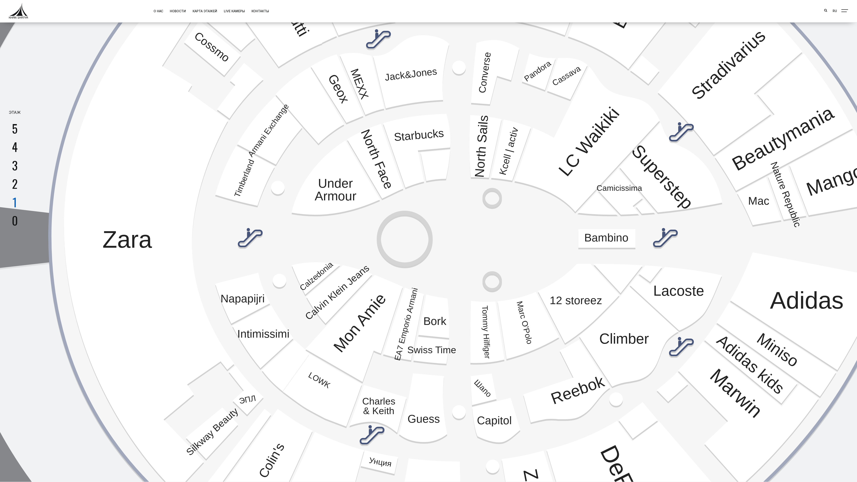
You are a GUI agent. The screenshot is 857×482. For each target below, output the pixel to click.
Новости (178, 11)
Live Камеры (234, 11)
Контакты (260, 11)
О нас (158, 11)
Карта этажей (205, 11)
